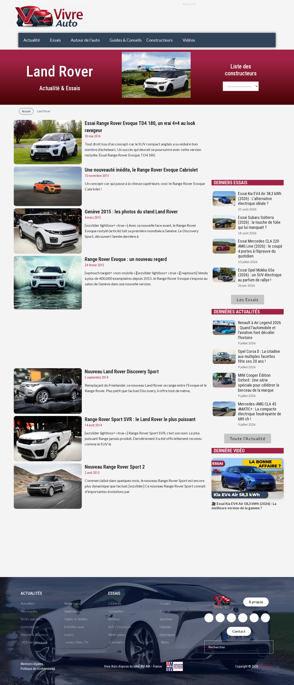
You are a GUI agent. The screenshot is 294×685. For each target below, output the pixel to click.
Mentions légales (32, 664)
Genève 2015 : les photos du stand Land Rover (131, 212)
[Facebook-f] (208, 617)
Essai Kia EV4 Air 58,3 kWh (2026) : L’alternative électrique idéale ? (259, 198)
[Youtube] (242, 617)
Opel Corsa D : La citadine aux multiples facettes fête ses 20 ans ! (259, 356)
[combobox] (238, 646)
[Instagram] (231, 617)
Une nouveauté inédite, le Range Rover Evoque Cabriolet (141, 170)
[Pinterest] (265, 617)
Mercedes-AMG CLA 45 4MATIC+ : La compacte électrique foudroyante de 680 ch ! (259, 411)
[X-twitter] (220, 617)
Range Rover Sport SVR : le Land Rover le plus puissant (140, 419)
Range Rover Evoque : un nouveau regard (126, 259)
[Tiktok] (254, 617)
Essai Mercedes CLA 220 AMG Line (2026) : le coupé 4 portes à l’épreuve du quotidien (260, 248)
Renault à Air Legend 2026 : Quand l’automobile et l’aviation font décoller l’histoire (259, 330)
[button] (34, 40)
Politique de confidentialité (38, 669)
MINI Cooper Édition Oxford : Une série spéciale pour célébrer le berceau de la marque (258, 383)
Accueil (26, 111)
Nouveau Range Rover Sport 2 (115, 467)
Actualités (31, 593)
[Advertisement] (189, 19)
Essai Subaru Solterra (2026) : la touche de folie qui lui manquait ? (259, 222)
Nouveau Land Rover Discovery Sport (122, 371)
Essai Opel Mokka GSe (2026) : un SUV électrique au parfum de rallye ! (260, 275)
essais (114, 593)
